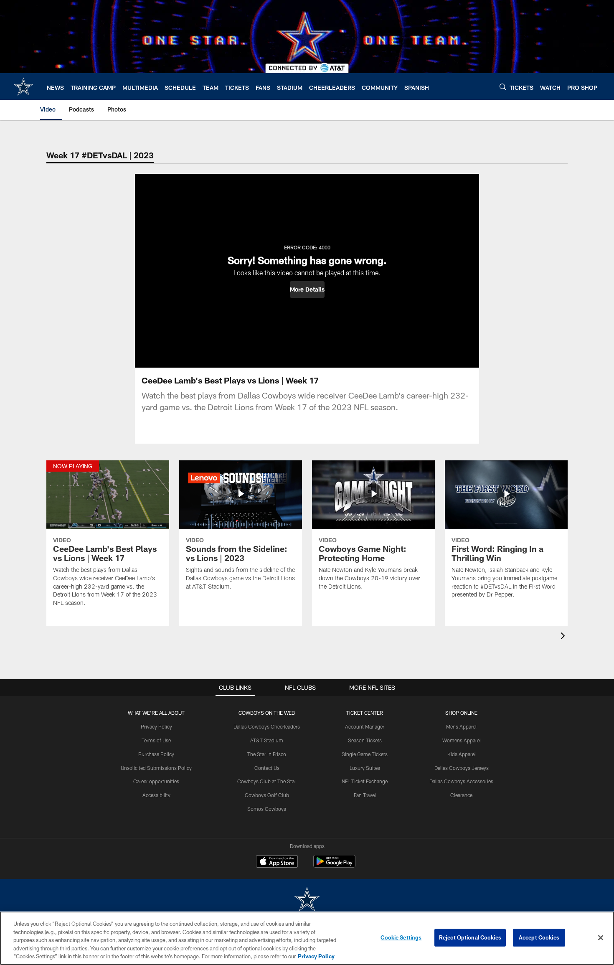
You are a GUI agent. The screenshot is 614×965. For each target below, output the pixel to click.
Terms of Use (156, 740)
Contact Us (266, 768)
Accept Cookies (539, 937)
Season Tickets (365, 740)
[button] (307, 289)
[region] (307, 938)
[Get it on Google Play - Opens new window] (334, 865)
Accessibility (156, 795)
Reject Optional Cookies (470, 937)
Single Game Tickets (365, 754)
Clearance (461, 795)
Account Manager (364, 726)
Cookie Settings (401, 937)
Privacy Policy (156, 726)
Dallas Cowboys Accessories (461, 781)
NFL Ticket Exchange (365, 781)
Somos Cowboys (266, 809)
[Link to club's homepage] (23, 86)
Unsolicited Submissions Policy (156, 768)
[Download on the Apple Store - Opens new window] (277, 862)
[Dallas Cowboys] (307, 900)
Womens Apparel (461, 740)
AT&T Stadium (266, 740)
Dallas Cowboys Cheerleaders (266, 726)
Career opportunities (156, 781)
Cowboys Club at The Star (266, 781)
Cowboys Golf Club (267, 795)
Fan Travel (365, 795)
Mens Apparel (461, 726)
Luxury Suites (365, 768)
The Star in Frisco (266, 754)
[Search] (503, 86)
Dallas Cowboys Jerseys (461, 768)
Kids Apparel (461, 754)
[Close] (600, 938)
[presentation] (564, 636)
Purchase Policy (156, 754)
